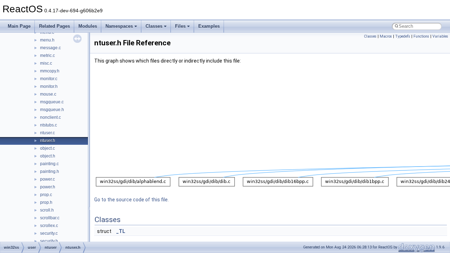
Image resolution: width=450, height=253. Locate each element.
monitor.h (49, 86)
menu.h (47, 40)
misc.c (46, 63)
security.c (49, 233)
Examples (209, 26)
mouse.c (48, 94)
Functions (421, 36)
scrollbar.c (49, 217)
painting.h (49, 171)
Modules (87, 26)
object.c (47, 148)
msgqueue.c (52, 101)
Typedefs (402, 36)
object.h (47, 156)
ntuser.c (47, 132)
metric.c (47, 55)
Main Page (19, 26)
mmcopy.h (49, 71)
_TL (120, 231)
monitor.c (48, 78)
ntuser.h (47, 140)
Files (180, 26)
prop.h (46, 202)
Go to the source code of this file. (131, 199)
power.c (47, 179)
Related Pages (54, 26)
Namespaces (119, 26)
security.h (49, 241)
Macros (386, 36)
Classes (154, 26)
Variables (440, 36)
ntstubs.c (48, 125)
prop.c (46, 194)
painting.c (49, 163)
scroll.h (47, 210)
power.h (47, 186)
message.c (50, 47)
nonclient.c (50, 117)
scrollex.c (49, 225)
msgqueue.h (52, 109)
